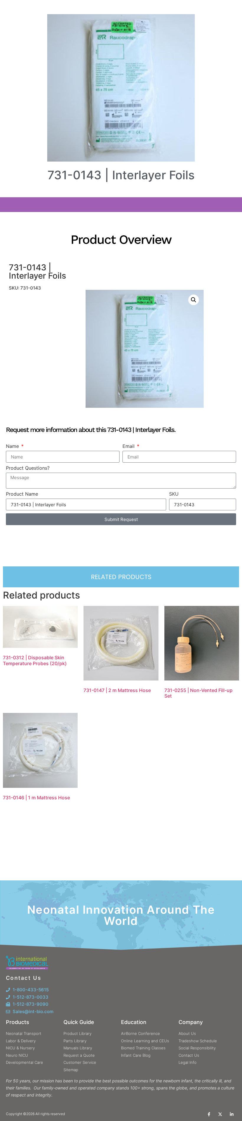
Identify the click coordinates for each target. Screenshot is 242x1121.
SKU (174, 494)
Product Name (22, 494)
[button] (193, 300)
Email (129, 446)
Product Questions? (28, 468)
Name (13, 446)
